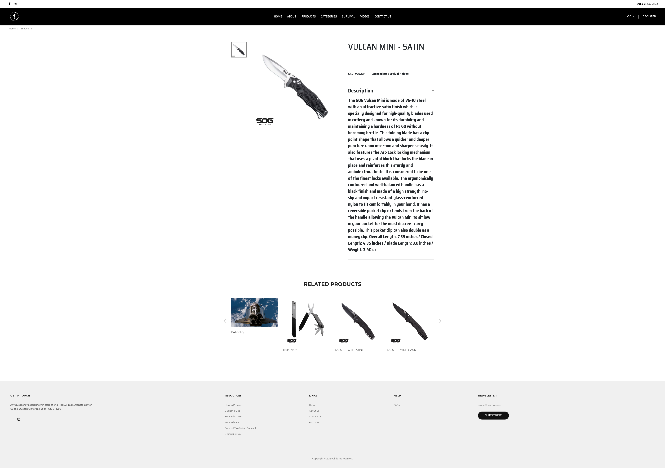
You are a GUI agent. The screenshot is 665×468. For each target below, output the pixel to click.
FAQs (397, 405)
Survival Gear (232, 422)
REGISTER (649, 16)
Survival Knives (233, 416)
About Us (314, 410)
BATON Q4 (290, 349)
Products (25, 28)
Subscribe (493, 415)
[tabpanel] (295, 85)
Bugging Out (232, 410)
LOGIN (630, 16)
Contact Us (315, 416)
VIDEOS (365, 16)
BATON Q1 (238, 332)
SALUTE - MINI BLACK (401, 349)
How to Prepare (233, 405)
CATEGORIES (329, 16)
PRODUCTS (309, 16)
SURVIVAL (348, 16)
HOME (278, 16)
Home (12, 28)
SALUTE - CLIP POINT (349, 349)
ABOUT (291, 16)
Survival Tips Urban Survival (240, 428)
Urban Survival (233, 434)
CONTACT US (383, 16)
